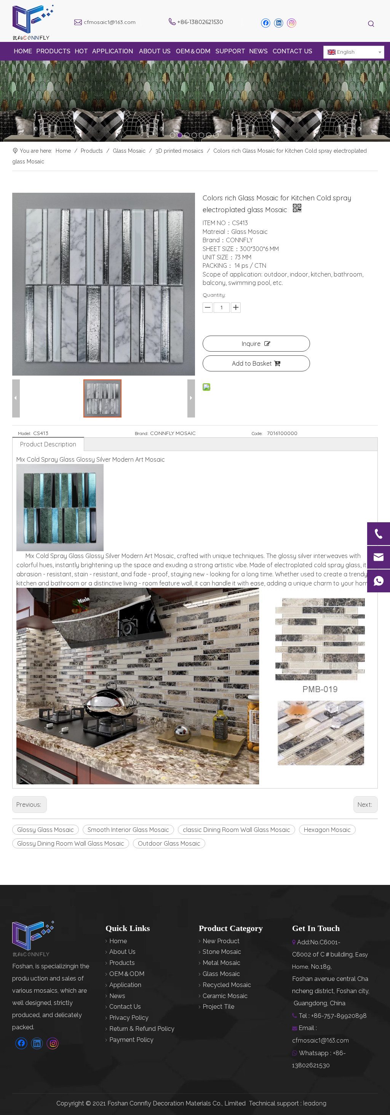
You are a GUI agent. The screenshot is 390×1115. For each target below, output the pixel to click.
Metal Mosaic (221, 962)
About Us (122, 951)
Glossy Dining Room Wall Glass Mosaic (70, 843)
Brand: (141, 433)
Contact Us (125, 1006)
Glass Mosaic (221, 973)
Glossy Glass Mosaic (45, 829)
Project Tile (218, 1006)
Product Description (48, 444)
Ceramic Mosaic (225, 996)
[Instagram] (292, 23)
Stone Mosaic (222, 951)
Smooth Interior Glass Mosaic (128, 829)
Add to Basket (252, 363)
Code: (257, 433)
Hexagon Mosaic (327, 829)
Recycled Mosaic (227, 985)
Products (122, 962)
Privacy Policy (129, 1017)
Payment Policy (131, 1039)
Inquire (251, 343)
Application (125, 985)
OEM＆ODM (126, 973)
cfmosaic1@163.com (110, 22)
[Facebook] (265, 23)
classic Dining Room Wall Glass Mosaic (236, 829)
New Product (221, 941)
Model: (24, 433)
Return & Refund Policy (141, 1028)
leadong (314, 1103)
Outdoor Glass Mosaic (169, 843)
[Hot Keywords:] (371, 24)
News (117, 996)
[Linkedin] (278, 23)
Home (118, 941)
